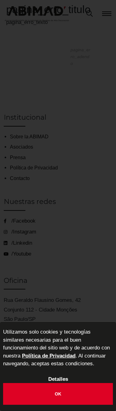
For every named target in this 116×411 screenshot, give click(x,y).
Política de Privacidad (48, 356)
